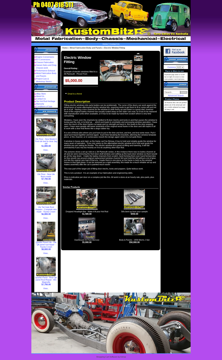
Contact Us (114, 44)
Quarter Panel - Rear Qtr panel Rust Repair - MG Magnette (46, 279)
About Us (40, 96)
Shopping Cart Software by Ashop (111, 357)
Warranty (40, 104)
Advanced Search (176, 95)
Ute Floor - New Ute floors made (46, 175)
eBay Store (41, 94)
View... (46, 150)
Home (105, 44)
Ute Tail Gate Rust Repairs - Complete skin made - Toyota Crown (46, 209)
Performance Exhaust (45, 71)
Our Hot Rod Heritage (45, 101)
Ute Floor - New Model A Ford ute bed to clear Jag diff (46, 141)
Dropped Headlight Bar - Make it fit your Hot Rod (87, 211)
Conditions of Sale (44, 106)
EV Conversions (43, 59)
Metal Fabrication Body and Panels (86, 48)
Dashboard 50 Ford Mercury (86, 240)
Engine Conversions (45, 57)
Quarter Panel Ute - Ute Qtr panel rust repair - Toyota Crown (46, 244)
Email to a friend (75, 94)
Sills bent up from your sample (134, 211)
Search (183, 92)
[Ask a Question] (65, 94)
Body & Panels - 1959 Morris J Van (134, 240)
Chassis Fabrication (45, 62)
